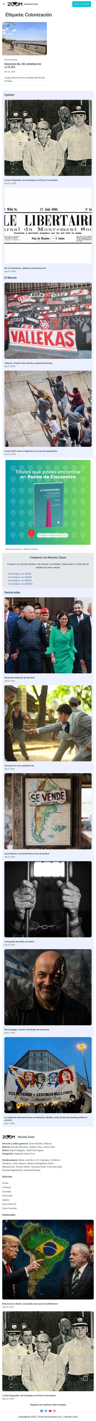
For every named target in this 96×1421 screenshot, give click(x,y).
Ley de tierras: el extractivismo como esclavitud (26, 853)
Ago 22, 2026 (10, 183)
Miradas (14, 60)
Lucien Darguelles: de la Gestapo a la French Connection (31, 180)
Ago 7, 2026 (9, 769)
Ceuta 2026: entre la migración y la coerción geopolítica (30, 451)
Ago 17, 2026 (9, 366)
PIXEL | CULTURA (81, 4)
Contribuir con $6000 (21, 580)
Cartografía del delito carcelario (19, 941)
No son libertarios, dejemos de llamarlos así (25, 268)
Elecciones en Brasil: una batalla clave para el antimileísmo (30, 1303)
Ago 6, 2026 (9, 857)
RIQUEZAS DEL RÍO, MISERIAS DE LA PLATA (22, 66)
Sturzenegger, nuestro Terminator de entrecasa (26, 1029)
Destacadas (12, 592)
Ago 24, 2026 (8, 1307)
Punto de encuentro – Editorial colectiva (22, 549)
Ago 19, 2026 (10, 271)
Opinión (9, 95)
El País (7, 60)
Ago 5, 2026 (9, 945)
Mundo (12, 277)
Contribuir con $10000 (21, 584)
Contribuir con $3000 (21, 577)
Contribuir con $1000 (20, 574)
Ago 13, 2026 (10, 454)
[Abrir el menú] (3, 4)
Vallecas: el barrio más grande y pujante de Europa (28, 363)
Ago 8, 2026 (9, 681)
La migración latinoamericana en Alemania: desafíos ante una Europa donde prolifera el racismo (45, 1118)
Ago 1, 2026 (9, 1123)
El (6, 277)
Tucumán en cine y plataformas (19, 765)
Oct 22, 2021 (9, 72)
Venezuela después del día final (19, 677)
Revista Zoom (26, 1136)
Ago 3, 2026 (9, 1033)
